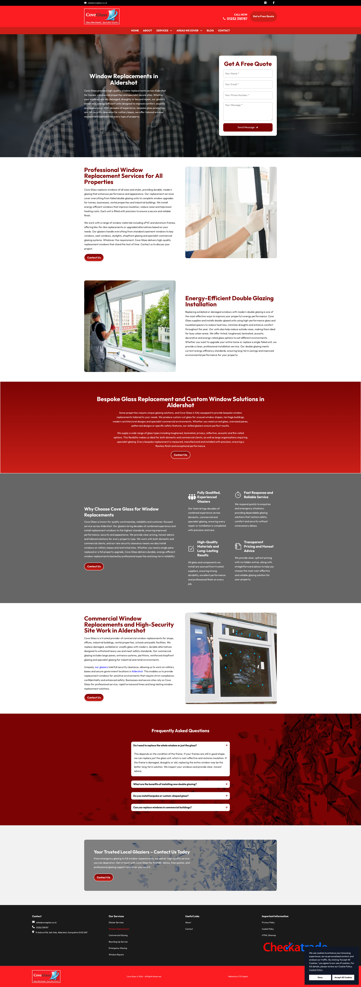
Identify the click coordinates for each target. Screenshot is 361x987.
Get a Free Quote (263, 16)
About (147, 30)
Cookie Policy (268, 929)
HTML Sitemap (269, 935)
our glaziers (101, 667)
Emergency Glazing (118, 948)
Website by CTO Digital (238, 976)
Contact (224, 30)
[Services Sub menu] (171, 30)
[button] (180, 745)
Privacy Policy (268, 922)
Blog (210, 30)
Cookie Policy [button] (316, 969)
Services (162, 30)
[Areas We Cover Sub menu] (201, 30)
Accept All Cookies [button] (343, 977)
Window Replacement (119, 929)
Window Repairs (116, 954)
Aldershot (137, 671)
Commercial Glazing (118, 935)
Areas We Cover (188, 30)
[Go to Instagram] (265, 3)
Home (135, 30)
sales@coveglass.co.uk (97, 3)
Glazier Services (116, 922)
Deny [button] (320, 977)
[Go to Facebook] (273, 3)
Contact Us (94, 257)
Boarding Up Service (118, 941)
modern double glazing (250, 312)
